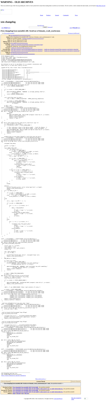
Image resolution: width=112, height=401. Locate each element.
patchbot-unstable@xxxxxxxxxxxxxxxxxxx (33, 38)
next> (9, 27)
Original (77, 33)
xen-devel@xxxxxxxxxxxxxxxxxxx (19, 52)
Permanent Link (71, 33)
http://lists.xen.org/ (101, 5)
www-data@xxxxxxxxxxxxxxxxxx (19, 43)
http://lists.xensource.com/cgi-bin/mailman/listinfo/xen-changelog (26, 49)
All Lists (42, 25)
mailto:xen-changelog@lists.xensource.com (21, 47)
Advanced (50, 27)
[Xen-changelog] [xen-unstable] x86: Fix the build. (25, 387)
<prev (2, 27)
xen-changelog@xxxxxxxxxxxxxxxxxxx (20, 35)
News (76, 15)
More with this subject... (41, 378)
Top (38, 25)
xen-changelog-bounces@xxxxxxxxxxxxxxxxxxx (23, 54)
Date (6, 27)
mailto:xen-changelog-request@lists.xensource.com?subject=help (27, 44)
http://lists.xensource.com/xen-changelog (13, 375)
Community (66, 15)
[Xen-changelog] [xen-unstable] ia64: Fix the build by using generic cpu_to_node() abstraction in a (37, 388)
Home (41, 15)
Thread (75, 27)
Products (48, 15)
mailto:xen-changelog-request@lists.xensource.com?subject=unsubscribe (61, 50)
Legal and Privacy (58, 398)
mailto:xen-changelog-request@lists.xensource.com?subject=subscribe (61, 49)
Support (57, 15)
